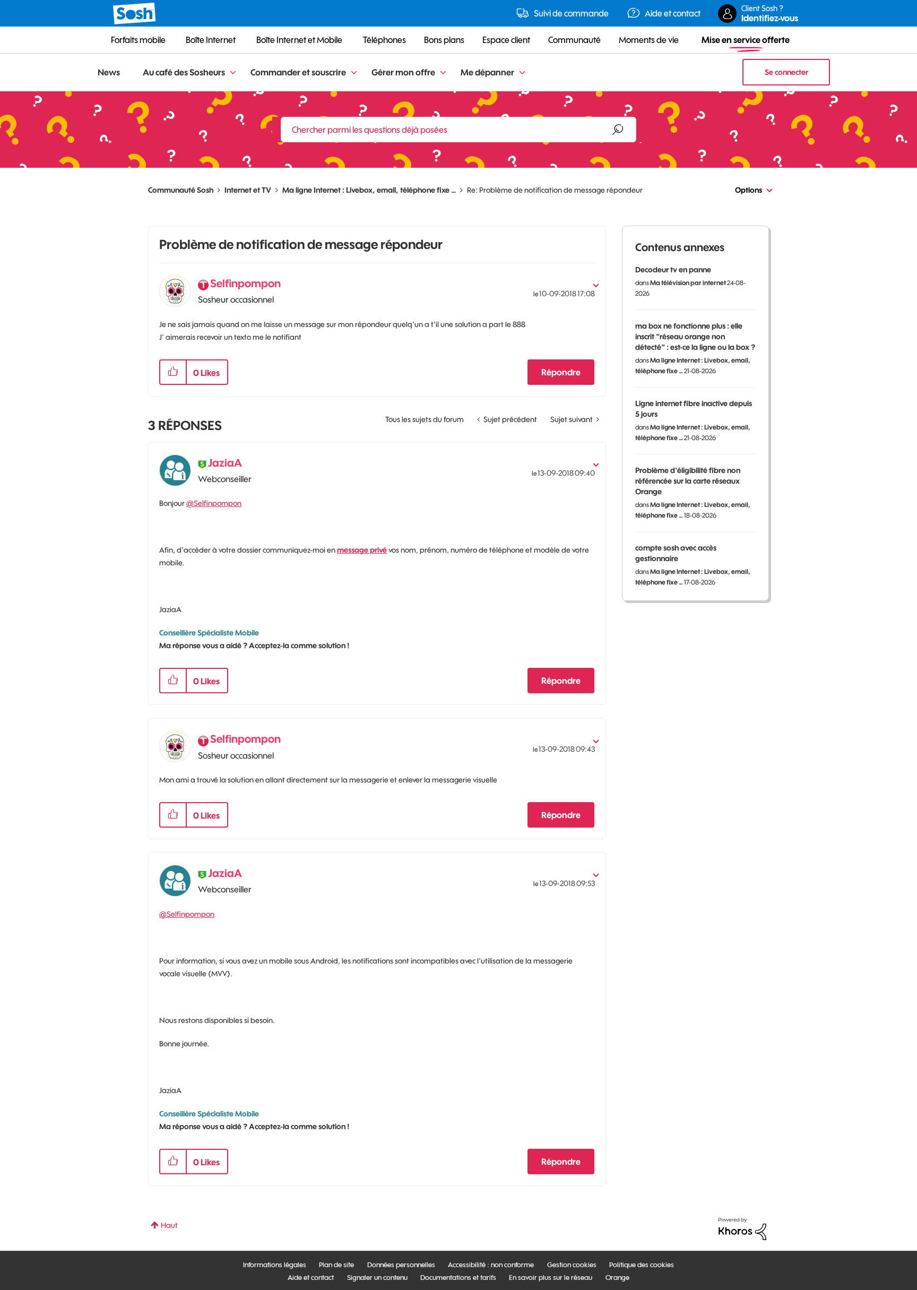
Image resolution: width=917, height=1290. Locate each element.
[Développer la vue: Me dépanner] (522, 73)
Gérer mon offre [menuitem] (403, 72)
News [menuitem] (109, 72)
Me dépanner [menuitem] (487, 72)
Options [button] (748, 190)
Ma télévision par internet (688, 283)
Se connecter (786, 72)
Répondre (561, 372)
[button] (173, 372)
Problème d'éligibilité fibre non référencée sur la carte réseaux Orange (687, 481)
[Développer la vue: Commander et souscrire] (354, 73)
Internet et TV (247, 190)
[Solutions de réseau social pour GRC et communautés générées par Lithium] (742, 1228)
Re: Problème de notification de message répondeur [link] (555, 190)
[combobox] (458, 129)
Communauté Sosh (180, 190)
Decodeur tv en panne (673, 269)
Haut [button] (169, 1225)
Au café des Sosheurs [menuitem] (184, 72)
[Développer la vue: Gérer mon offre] (443, 73)
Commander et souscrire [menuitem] (298, 72)
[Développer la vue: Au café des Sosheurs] (233, 73)
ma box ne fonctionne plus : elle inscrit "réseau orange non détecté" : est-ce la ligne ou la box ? (695, 336)
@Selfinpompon (213, 503)
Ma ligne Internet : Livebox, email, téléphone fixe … (369, 190)
